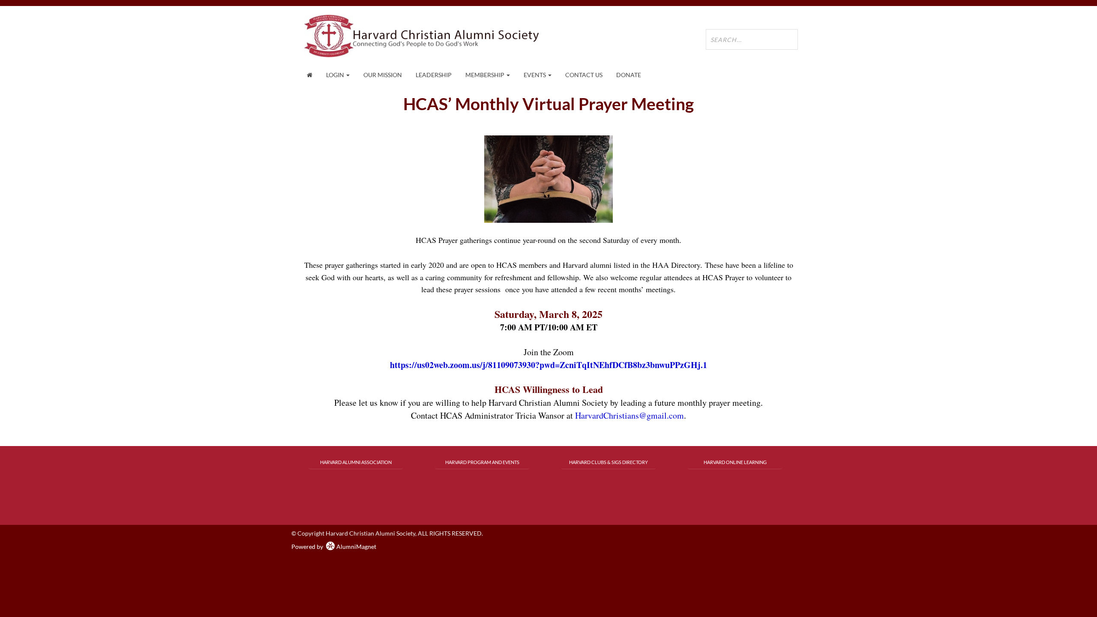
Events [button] (535, 74)
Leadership (434, 74)
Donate (628, 74)
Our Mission (382, 74)
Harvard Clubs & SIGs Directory (608, 462)
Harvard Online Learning (735, 462)
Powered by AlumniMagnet (333, 546)
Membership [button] (485, 74)
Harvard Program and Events (482, 462)
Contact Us (583, 74)
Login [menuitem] (335, 74)
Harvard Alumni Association (356, 462)
